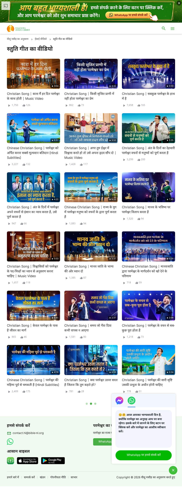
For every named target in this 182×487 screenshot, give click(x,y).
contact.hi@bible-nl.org (28, 433)
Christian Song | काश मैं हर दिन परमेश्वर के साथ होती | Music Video (33, 96)
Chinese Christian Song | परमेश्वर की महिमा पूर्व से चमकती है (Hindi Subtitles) (33, 382)
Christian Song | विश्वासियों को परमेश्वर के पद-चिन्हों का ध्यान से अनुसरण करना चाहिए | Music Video (32, 271)
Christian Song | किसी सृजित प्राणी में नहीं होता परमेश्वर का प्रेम (89, 96)
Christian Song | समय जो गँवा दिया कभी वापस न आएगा (87, 328)
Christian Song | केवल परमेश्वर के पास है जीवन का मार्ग (32, 328)
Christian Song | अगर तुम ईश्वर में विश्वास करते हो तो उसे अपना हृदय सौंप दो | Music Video (90, 153)
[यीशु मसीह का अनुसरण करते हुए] (23, 28)
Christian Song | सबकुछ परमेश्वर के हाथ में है (148, 96)
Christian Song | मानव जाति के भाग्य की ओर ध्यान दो (88, 269)
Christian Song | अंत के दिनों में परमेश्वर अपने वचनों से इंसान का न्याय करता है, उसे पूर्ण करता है (33, 212)
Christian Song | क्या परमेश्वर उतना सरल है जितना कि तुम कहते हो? (90, 382)
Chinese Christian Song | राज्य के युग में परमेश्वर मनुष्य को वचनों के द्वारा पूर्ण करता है (90, 212)
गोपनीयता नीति (58, 478)
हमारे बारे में (13, 478)
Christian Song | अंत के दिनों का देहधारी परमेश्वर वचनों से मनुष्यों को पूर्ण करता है (148, 150)
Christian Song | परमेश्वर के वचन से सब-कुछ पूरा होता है (148, 328)
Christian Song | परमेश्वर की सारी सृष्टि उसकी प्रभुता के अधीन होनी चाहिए (147, 382)
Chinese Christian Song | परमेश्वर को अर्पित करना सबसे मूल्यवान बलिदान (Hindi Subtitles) (32, 153)
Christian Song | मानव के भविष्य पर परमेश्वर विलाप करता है (146, 209)
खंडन (42, 478)
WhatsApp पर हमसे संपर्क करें (144, 455)
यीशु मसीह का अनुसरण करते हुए (158, 478)
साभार (74, 478)
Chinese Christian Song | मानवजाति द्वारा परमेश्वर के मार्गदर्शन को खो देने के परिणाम (147, 271)
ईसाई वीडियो (41, 39)
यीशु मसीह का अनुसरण (17, 39)
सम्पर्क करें (29, 478)
